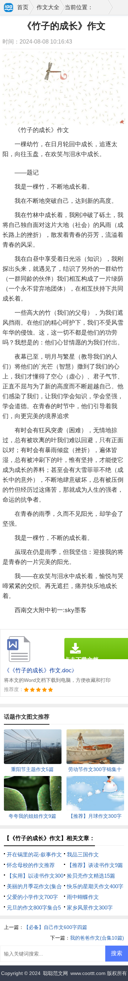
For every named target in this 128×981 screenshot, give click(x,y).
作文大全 (48, 7)
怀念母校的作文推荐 (31, 865)
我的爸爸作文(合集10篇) (97, 938)
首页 (22, 7)
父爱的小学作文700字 (32, 897)
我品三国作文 (83, 854)
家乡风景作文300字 (90, 908)
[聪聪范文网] (9, 8)
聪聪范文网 (55, 973)
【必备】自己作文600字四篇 (55, 927)
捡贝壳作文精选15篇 (91, 876)
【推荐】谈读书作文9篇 (95, 865)
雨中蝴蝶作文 (83, 897)
